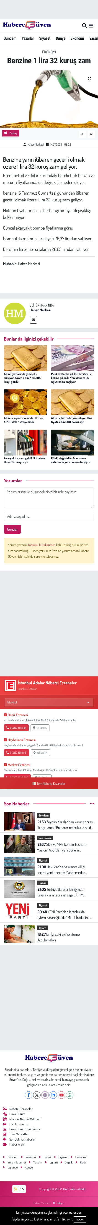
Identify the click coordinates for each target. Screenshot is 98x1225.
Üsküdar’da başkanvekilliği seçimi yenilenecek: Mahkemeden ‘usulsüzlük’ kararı (61, 870)
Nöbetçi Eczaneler (21, 1109)
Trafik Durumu (18, 1124)
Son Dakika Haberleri (22, 1139)
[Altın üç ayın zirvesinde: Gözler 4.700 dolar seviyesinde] (25, 401)
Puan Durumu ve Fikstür (24, 1129)
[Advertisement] (49, 624)
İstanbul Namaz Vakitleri (25, 1119)
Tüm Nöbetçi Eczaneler (51, 783)
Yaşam (42, 928)
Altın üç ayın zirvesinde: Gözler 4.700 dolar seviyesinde (23, 420)
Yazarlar (28, 38)
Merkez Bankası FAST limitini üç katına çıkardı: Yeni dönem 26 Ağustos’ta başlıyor (71, 378)
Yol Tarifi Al (41, 727)
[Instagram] (45, 1095)
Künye (29, 1167)
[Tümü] (92, 803)
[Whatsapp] (69, 1095)
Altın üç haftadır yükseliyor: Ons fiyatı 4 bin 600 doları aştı (71, 420)
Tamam (80, 1219)
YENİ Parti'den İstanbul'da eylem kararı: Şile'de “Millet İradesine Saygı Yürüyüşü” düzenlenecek (63, 915)
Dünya (60, 38)
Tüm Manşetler (18, 1134)
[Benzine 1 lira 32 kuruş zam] (49, 99)
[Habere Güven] (27, 25)
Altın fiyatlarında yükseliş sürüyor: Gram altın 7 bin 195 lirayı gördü (22, 378)
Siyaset (45, 38)
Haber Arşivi (17, 1144)
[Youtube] (61, 1095)
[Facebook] (28, 1095)
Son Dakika (45, 838)
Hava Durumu (18, 1114)
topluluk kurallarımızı (42, 545)
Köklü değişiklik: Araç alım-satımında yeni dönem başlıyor (70, 460)
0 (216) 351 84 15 (18, 752)
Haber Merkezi (36, 144)
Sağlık (69, 1162)
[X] (37, 1095)
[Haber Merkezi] (15, 312)
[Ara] (84, 25)
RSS (21, 1189)
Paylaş (13, 133)
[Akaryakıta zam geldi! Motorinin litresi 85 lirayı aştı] (25, 442)
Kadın (83, 1162)
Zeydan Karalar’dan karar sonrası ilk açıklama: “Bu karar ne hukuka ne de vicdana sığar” (65, 825)
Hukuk (42, 883)
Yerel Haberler (17, 1162)
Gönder (12, 529)
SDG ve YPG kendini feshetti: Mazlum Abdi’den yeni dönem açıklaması (62, 847)
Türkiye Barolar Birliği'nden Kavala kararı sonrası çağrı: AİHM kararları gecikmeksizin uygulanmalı (63, 892)
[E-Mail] (33, 320)
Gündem (9, 38)
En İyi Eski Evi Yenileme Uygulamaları (58, 937)
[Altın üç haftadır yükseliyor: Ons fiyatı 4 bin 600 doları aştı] (72, 401)
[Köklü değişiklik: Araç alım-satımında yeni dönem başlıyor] (72, 442)
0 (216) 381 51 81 (18, 727)
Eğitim (53, 1162)
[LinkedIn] (53, 1095)
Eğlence (13, 1167)
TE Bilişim (59, 1203)
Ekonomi (77, 38)
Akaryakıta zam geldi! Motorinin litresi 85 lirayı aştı (24, 460)
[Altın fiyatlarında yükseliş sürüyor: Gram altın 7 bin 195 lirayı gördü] (25, 357)
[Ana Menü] (91, 25)
